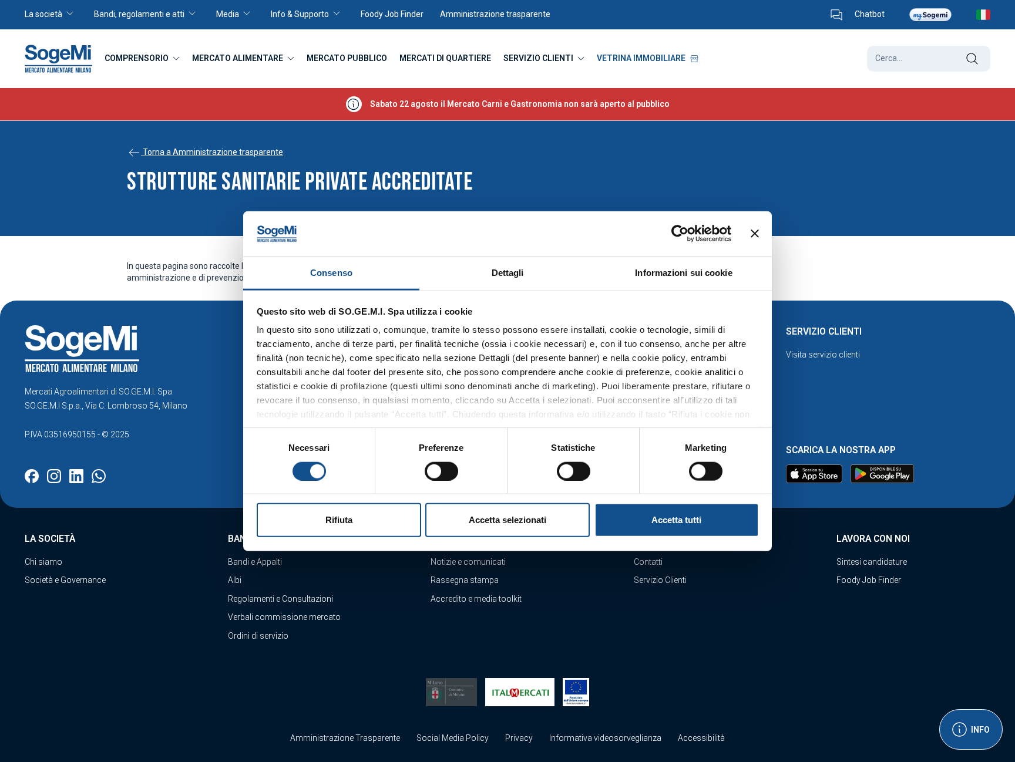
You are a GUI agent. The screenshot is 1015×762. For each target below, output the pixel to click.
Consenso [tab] (331, 273)
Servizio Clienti (660, 580)
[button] (55, 14)
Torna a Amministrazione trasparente (212, 152)
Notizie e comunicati (468, 562)
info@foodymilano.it (63, 420)
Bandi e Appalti (255, 562)
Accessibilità (701, 738)
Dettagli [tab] (508, 273)
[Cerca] (971, 59)
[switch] (441, 470)
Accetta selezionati (507, 520)
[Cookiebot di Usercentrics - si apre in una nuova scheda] (680, 233)
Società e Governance (65, 580)
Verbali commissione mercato (284, 617)
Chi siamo (43, 562)
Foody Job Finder (868, 580)
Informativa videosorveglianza (605, 738)
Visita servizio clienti (823, 354)
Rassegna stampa (465, 580)
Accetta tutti (676, 520)
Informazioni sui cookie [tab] (683, 273)
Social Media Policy (452, 738)
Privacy (519, 738)
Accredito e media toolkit (476, 598)
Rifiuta (338, 520)
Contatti (648, 562)
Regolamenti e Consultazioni (280, 598)
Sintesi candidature (871, 562)
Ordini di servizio (258, 635)
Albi (234, 580)
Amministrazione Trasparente (345, 738)
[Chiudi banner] (755, 234)
